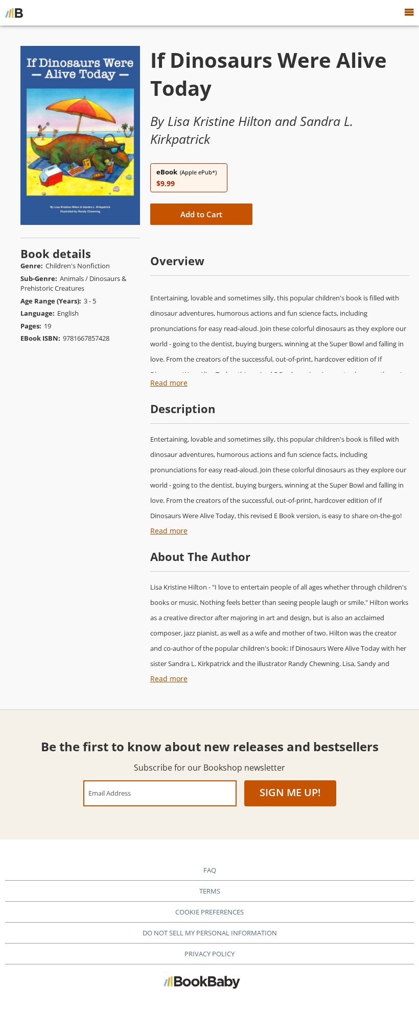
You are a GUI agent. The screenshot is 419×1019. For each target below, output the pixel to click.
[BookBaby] (14, 13)
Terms (209, 891)
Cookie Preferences (209, 911)
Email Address (109, 792)
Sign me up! (290, 792)
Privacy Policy (209, 953)
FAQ (209, 870)
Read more (169, 383)
